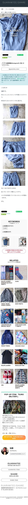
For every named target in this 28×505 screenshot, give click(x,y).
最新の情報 (20, 78)
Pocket (9, 57)
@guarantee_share (14, 69)
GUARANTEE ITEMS (14, 469)
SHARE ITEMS (14, 480)
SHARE (5, 228)
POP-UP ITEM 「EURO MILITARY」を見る (14, 437)
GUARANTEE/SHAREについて (17, 453)
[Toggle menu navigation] (2, 9)
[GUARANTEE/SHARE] (14, 2)
